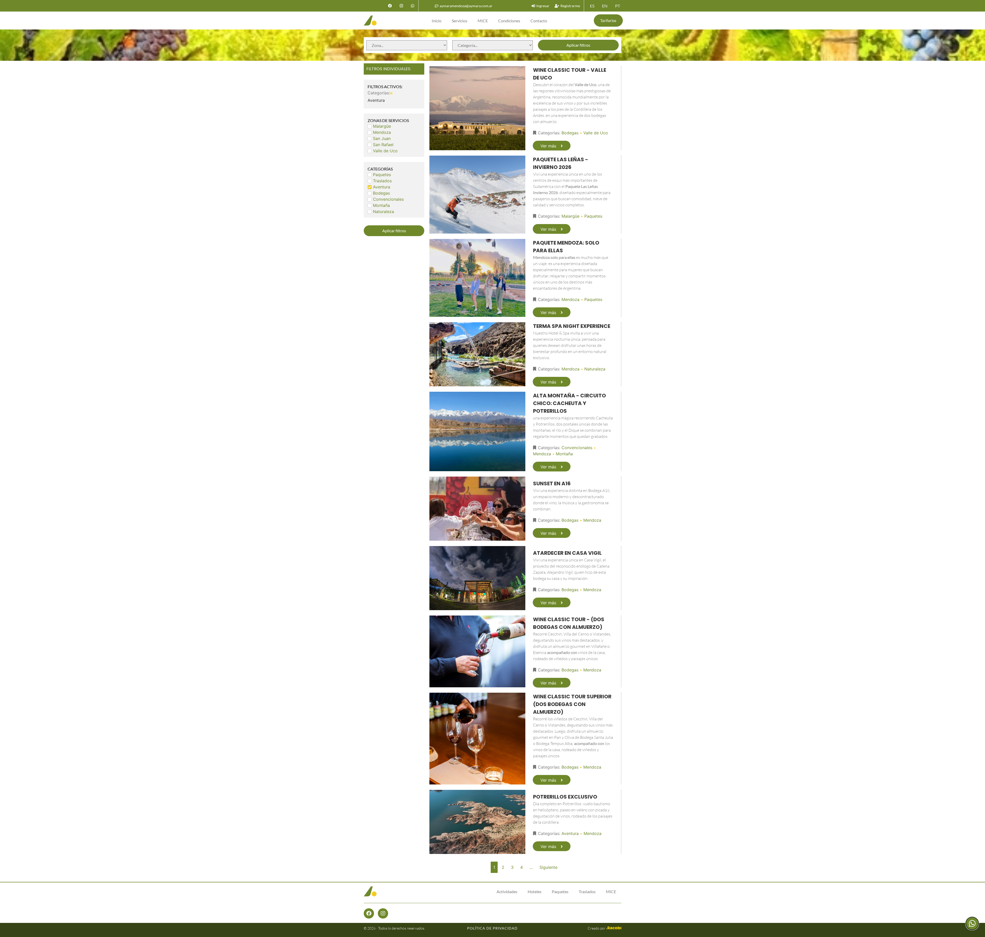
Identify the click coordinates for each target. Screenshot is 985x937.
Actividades (507, 891)
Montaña (564, 453)
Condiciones (509, 20)
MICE (483, 20)
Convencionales (577, 447)
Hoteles (534, 891)
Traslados (587, 891)
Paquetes (593, 216)
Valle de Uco (595, 132)
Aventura (570, 833)
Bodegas (570, 132)
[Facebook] (390, 6)
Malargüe (570, 216)
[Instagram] (401, 6)
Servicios (459, 20)
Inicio (436, 20)
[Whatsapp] (412, 6)
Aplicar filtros (578, 45)
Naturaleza (594, 368)
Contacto (538, 20)
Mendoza (570, 299)
